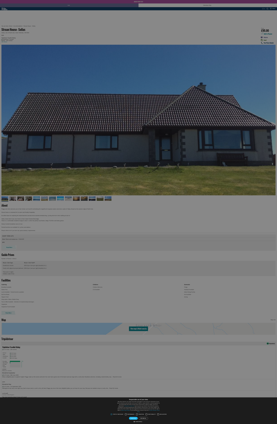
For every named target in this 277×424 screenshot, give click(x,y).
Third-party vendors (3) (129, 406)
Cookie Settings (152, 410)
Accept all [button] (133, 418)
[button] (138, 421)
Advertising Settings (125, 410)
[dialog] (138, 410)
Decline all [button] (143, 418)
